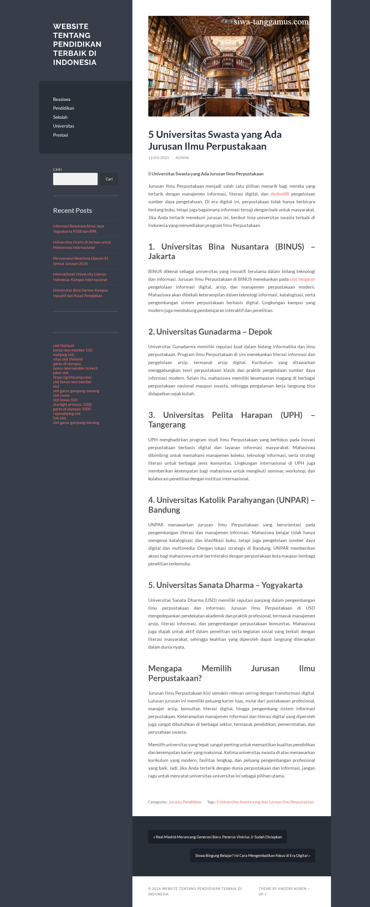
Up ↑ (263, 894)
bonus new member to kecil (75, 368)
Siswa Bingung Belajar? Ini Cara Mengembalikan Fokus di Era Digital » (252, 855)
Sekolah (60, 117)
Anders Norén (292, 889)
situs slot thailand (68, 359)
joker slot (61, 372)
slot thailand (63, 345)
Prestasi (60, 135)
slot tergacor (302, 279)
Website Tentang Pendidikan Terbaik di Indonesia (77, 44)
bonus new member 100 (72, 350)
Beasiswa (61, 99)
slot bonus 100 (65, 400)
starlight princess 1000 (72, 404)
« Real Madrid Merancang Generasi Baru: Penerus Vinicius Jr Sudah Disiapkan (217, 837)
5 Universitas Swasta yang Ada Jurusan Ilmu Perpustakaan (265, 802)
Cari (57, 170)
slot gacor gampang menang (76, 390)
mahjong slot (63, 354)
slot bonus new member (72, 381)
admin (182, 158)
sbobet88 (279, 193)
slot (56, 386)
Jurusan (174, 802)
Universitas (63, 126)
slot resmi (61, 395)
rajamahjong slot (67, 413)
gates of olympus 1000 (72, 409)
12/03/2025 (158, 158)
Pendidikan (63, 108)
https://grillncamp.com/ (72, 377)
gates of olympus (67, 363)
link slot (59, 418)
